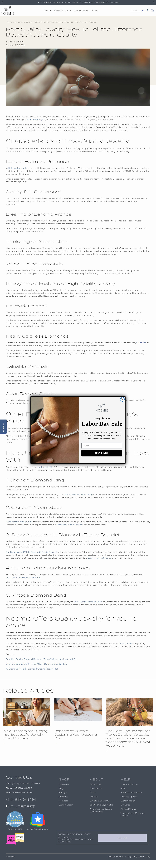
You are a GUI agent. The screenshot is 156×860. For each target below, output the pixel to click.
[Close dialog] (122, 399)
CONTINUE (102, 453)
